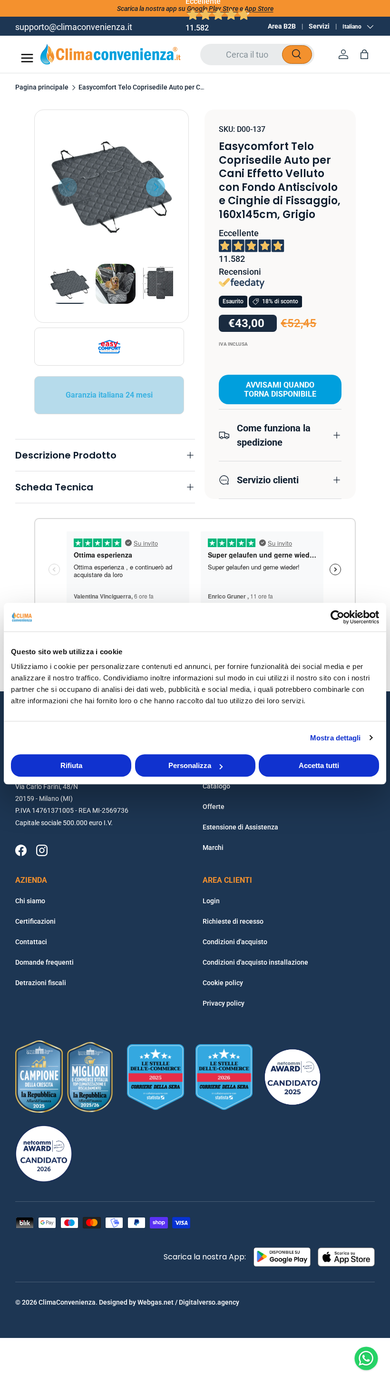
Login (211, 901)
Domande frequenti (44, 962)
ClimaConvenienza (67, 1302)
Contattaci (31, 942)
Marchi (213, 847)
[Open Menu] (27, 58)
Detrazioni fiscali (40, 983)
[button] (364, 54)
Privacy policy (223, 1003)
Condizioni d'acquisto (235, 942)
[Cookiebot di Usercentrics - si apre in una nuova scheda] (337, 617)
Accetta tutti (319, 765)
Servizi (319, 26)
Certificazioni (35, 921)
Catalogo (216, 786)
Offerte (213, 806)
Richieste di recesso (233, 921)
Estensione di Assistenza (240, 827)
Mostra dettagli (335, 738)
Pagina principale (41, 87)
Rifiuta (71, 765)
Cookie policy (223, 983)
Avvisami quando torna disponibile (280, 389)
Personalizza (189, 765)
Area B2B (282, 26)
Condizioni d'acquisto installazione (255, 962)
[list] (111, 187)
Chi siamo (30, 901)
